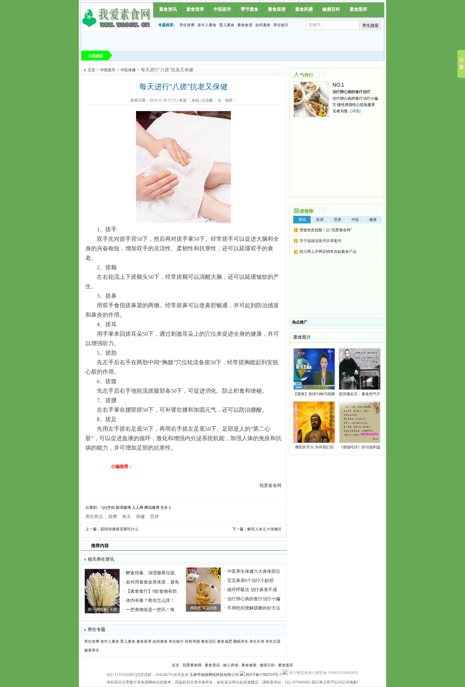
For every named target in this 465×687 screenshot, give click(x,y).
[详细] (355, 111)
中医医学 (222, 9)
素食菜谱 (277, 9)
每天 (126, 516)
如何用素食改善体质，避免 (152, 582)
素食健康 (249, 665)
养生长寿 (256, 641)
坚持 (154, 516)
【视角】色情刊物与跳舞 (314, 394)
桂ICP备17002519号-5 (264, 674)
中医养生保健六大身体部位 (253, 571)
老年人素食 (206, 25)
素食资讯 (168, 9)
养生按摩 (187, 25)
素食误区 (208, 641)
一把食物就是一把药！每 (150, 609)
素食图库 (358, 9)
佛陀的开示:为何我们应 (314, 447)
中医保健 (128, 70)
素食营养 (195, 9)
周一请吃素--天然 (102, 609)
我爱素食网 (192, 665)
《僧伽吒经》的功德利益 (360, 447)
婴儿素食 (226, 25)
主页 (91, 70)
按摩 (112, 516)
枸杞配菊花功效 (203, 608)
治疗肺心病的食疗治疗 (351, 92)
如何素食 (262, 25)
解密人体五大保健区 (264, 529)
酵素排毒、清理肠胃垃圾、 (152, 573)
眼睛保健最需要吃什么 (120, 529)
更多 (164, 507)
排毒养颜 (192, 641)
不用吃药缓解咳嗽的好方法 (253, 608)
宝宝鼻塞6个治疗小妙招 (250, 580)
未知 (195, 100)
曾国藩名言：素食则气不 (360, 394)
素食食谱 (244, 25)
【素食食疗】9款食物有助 (151, 591)
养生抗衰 (273, 641)
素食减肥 (224, 641)
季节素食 (249, 9)
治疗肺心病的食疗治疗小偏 (253, 598)
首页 (175, 665)
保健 (140, 516)
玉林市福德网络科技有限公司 (214, 674)
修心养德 (230, 665)
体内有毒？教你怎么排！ (150, 600)
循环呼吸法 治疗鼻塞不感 (252, 589)
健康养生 (91, 650)
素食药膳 (304, 9)
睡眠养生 (240, 641)
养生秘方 (280, 25)
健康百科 (331, 9)
